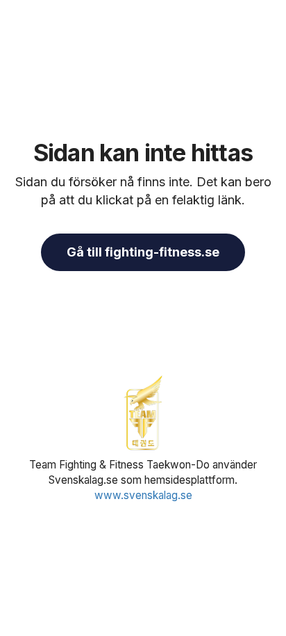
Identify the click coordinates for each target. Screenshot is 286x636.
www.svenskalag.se (143, 495)
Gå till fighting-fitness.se (143, 252)
